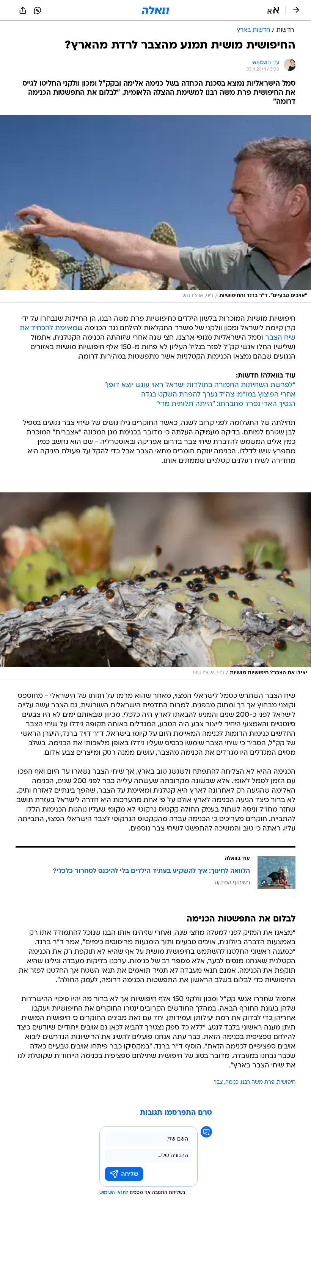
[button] (273, 10)
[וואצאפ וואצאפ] (37, 10)
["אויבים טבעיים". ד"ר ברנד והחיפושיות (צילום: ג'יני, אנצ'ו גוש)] (155, 209)
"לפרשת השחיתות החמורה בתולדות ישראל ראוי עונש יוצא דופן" (199, 385)
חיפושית (286, 1082)
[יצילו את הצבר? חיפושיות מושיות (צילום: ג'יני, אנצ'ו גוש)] (155, 586)
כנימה (232, 1082)
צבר (218, 1082)
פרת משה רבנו (258, 1082)
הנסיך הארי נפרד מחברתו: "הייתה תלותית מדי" (225, 404)
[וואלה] (155, 10)
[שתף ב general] (23, 10)
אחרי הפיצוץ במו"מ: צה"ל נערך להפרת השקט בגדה (218, 394)
